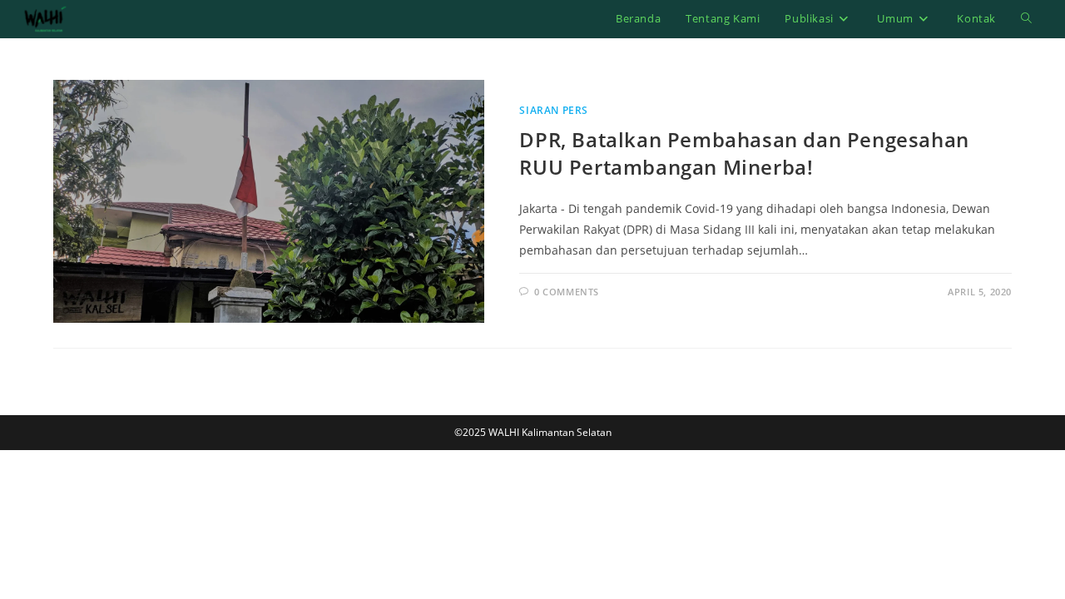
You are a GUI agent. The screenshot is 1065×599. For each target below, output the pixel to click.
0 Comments (566, 291)
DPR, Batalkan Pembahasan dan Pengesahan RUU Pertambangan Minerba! (743, 153)
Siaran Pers (553, 110)
